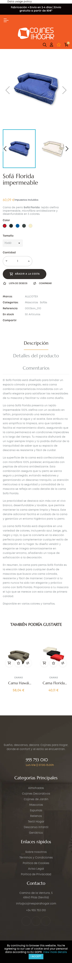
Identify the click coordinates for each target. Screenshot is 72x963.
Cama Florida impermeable (53, 683)
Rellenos (36, 816)
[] (9, 663)
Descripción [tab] (36, 343)
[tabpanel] (18, 667)
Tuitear (31, 320)
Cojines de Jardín (36, 799)
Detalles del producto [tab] (36, 356)
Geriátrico (36, 833)
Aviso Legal (36, 869)
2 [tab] (38, 701)
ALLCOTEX (31, 296)
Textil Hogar (36, 821)
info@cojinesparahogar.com (36, 903)
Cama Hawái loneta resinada (18, 683)
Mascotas (31, 302)
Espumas (36, 810)
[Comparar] (27, 663)
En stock (8, 314)
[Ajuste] (51, 44)
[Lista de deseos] (58, 44)
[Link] (45, 921)
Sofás (43, 302)
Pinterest (36, 320)
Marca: (8, 296)
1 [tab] (34, 701)
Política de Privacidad (36, 874)
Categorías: (10, 302)
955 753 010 (37, 759)
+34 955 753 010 (36, 910)
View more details (55, 952)
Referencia (10, 308)
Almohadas (36, 788)
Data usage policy (19, 2)
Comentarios (36, 368)
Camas (18, 678)
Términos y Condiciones (36, 857)
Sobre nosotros (36, 852)
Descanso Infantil (36, 827)
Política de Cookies (36, 863)
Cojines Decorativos (36, 794)
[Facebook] (26, 921)
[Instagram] (36, 921)
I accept (36, 957)
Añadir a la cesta (27, 274)
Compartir (26, 320)
